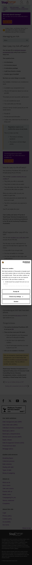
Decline (16, 301)
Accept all (16, 291)
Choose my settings (15, 296)
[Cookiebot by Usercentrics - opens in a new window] (23, 262)
